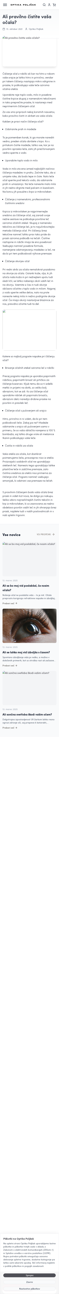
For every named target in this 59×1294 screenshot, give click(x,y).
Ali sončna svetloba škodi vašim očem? (27, 714)
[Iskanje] (44, 5)
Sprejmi (29, 1275)
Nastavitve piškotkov (29, 1288)
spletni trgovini (16, 515)
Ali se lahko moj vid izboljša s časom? (26, 652)
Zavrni (29, 1281)
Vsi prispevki (44, 534)
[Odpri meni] (5, 5)
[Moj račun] (49, 5)
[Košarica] (54, 5)
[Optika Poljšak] (23, 4)
